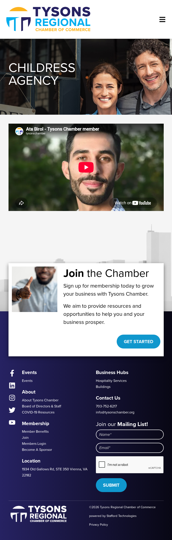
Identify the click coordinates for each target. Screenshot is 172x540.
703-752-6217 (106, 406)
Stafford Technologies (122, 516)
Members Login (34, 443)
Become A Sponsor (37, 449)
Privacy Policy (98, 524)
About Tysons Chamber (40, 400)
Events (27, 380)
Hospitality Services (111, 380)
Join (25, 437)
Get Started (138, 341)
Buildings (103, 386)
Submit (111, 485)
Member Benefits (35, 431)
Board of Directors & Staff (41, 406)
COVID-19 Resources (38, 412)
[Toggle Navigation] (162, 19)
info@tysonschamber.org (115, 412)
